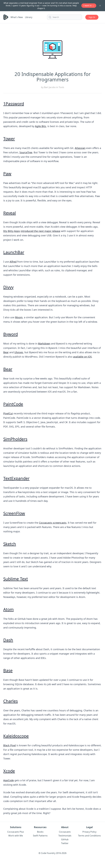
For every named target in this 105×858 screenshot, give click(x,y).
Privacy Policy (89, 831)
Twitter (64, 843)
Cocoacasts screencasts (52, 522)
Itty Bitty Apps (11, 231)
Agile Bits (40, 126)
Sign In (92, 17)
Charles (10, 701)
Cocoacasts (65, 831)
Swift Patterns (40, 835)
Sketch (9, 544)
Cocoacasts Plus (15, 831)
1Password (13, 103)
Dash (8, 640)
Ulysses (18, 352)
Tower (9, 138)
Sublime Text (15, 579)
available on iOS (82, 356)
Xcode (9, 771)
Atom (8, 609)
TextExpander (16, 478)
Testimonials (64, 835)
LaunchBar (13, 252)
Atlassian (80, 148)
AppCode (8, 780)
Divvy (8, 287)
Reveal (9, 213)
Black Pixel (9, 745)
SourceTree (25, 152)
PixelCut (8, 413)
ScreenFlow (14, 513)
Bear (6, 352)
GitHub (64, 839)
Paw (7, 173)
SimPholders (15, 439)
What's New (17, 17)
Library (28, 17)
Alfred (13, 261)
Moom (19, 317)
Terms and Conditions (89, 835)
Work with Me (15, 835)
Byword (10, 334)
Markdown (44, 343)
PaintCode (13, 404)
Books (40, 831)
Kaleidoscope (16, 736)
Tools (61, 87)
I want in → (89, 5)
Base (8, 670)
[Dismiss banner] (100, 5)
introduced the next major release (40, 231)
